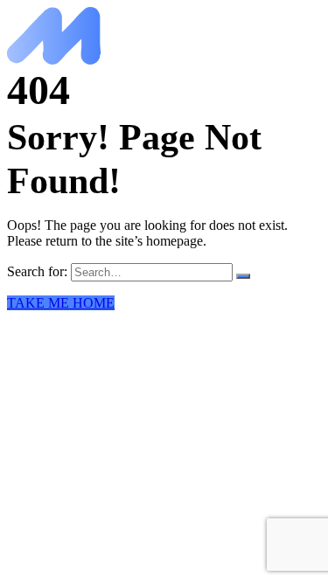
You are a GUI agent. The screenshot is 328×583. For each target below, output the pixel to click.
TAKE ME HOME (61, 302)
